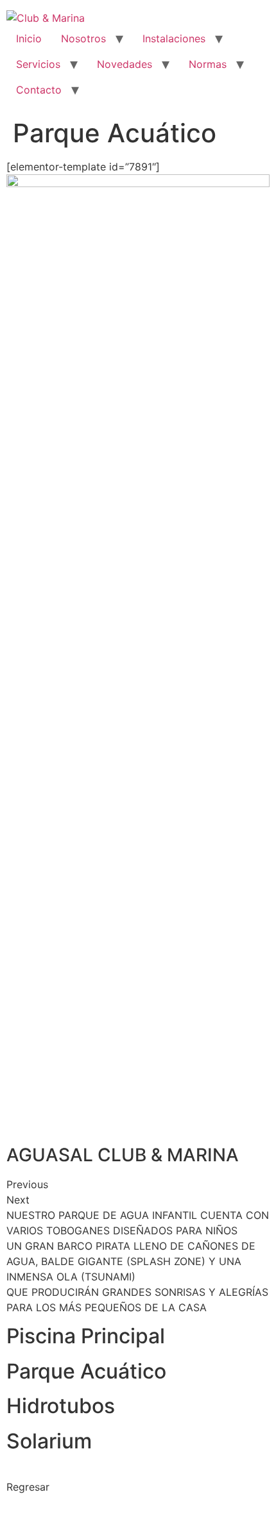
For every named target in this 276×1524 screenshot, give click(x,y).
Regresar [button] (27, 1486)
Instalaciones (173, 38)
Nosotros (83, 38)
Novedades (124, 64)
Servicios (38, 64)
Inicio (29, 38)
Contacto (39, 89)
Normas (208, 64)
